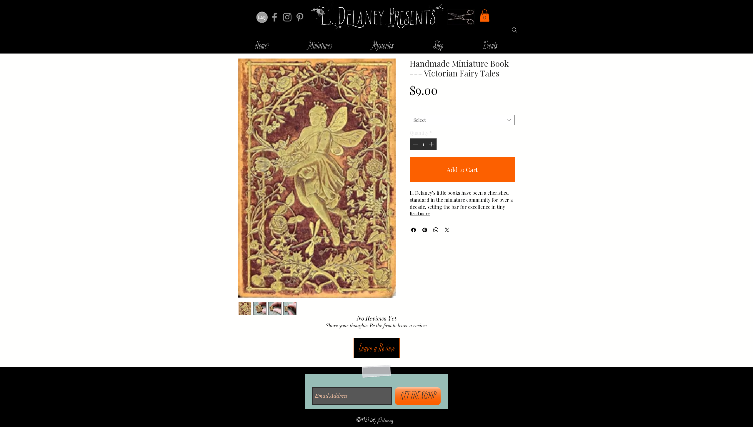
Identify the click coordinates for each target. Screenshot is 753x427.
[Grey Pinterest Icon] (300, 17)
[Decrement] (415, 144)
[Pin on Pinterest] (424, 229)
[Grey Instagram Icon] (287, 17)
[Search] (514, 30)
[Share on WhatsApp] (435, 229)
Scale (419, 107)
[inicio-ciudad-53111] (262, 17)
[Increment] (432, 144)
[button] (484, 15)
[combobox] (462, 120)
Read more (420, 213)
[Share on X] (447, 229)
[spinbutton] (423, 144)
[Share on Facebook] (413, 229)
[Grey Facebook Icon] (274, 17)
